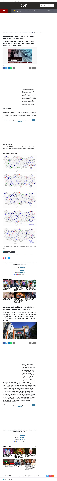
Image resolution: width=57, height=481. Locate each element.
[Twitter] (6, 68)
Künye (23, 475)
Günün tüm (50, 10)
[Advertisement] (28, 22)
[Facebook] (4, 68)
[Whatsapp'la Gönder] (11, 68)
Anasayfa (18, 475)
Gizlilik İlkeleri (31, 475)
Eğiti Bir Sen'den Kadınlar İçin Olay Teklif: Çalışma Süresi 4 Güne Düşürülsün (29, 11)
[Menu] (42, 6)
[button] (30, 68)
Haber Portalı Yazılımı (8, 479)
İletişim (26, 475)
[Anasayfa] (3, 1)
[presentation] (6, 10)
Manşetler (6, 1)
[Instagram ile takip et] (50, 476)
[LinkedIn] (9, 68)
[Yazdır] (14, 68)
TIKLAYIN (22, 267)
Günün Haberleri (12, 1)
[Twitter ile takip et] (47, 476)
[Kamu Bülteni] (24, 5)
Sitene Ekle (21, 1)
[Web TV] (51, 1)
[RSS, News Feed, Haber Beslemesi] (53, 476)
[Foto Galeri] (53, 1)
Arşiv (17, 1)
